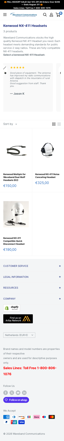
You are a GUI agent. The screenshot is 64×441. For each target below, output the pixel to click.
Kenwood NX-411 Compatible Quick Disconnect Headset (14, 241)
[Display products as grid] (53, 124)
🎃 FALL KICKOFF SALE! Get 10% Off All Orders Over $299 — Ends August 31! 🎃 (32, 3)
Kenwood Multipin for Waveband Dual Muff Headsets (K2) (14, 177)
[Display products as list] (59, 124)
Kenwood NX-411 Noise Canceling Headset (47, 175)
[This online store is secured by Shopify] (11, 306)
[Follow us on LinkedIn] (24, 392)
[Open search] (45, 15)
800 (43, 368)
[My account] (51, 15)
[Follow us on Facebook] (5, 392)
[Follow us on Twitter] (12, 392)
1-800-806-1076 (42, 8)
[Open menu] (5, 14)
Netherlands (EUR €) (16, 335)
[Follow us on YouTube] (18, 392)
